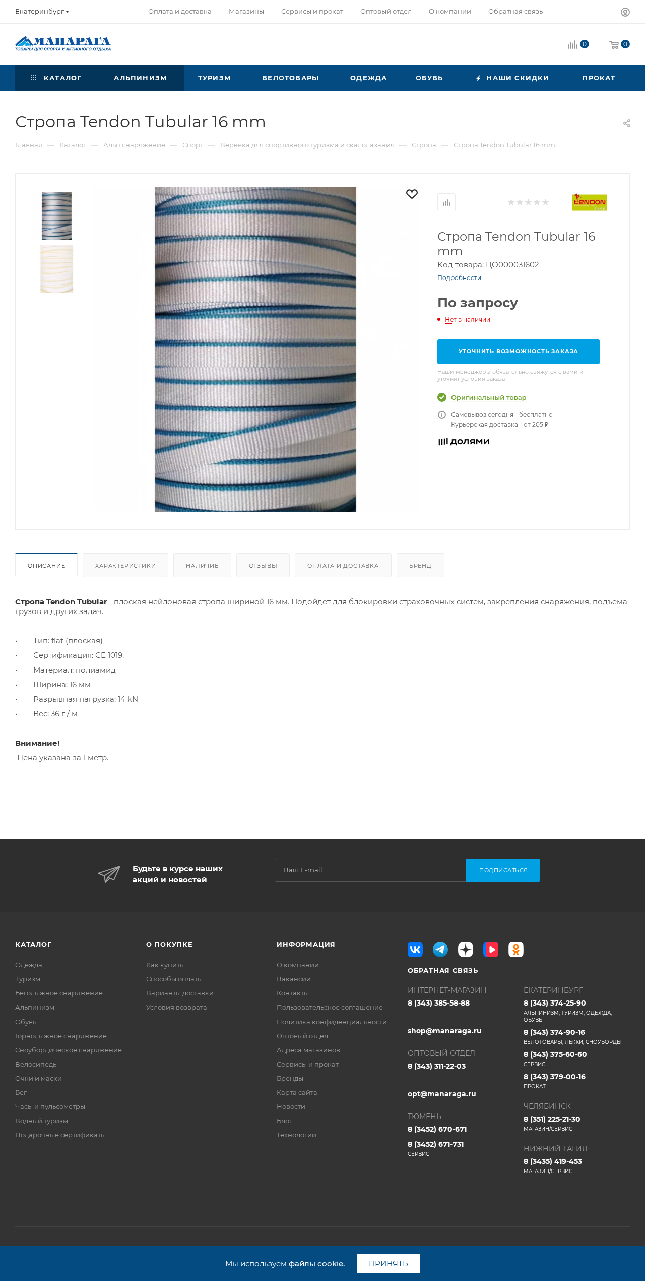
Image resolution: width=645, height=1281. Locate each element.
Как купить (164, 965)
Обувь (25, 1022)
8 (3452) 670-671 (437, 1129)
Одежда (28, 965)
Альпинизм (34, 1007)
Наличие (202, 565)
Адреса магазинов (308, 1050)
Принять (388, 1263)
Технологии (296, 1135)
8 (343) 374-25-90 (568, 1010)
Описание (46, 565)
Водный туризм (41, 1121)
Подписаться (503, 870)
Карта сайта (297, 1092)
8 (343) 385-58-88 (439, 1003)
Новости (291, 1106)
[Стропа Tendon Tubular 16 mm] (255, 349)
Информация (306, 944)
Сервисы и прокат (308, 1064)
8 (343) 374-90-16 (573, 1036)
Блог (284, 1121)
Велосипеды (36, 1064)
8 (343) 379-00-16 (555, 1081)
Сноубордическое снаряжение (68, 1050)
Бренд (420, 565)
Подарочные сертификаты (60, 1135)
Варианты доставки (180, 993)
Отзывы (263, 565)
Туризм (27, 979)
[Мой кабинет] (625, 13)
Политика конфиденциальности (332, 1022)
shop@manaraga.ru (445, 1030)
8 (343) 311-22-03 (437, 1066)
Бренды (290, 1078)
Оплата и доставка (343, 565)
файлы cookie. (317, 1263)
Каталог (33, 944)
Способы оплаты (174, 979)
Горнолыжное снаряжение (61, 1036)
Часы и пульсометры (50, 1106)
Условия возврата (176, 1007)
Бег (21, 1092)
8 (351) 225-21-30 (552, 1123)
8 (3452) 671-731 (436, 1148)
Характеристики (125, 565)
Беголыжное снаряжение (59, 993)
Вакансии (294, 979)
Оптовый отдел (302, 1036)
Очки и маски (38, 1078)
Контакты (293, 993)
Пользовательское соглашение (330, 1007)
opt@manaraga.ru (442, 1093)
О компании (298, 965)
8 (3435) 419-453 (553, 1166)
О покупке (169, 944)
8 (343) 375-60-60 (555, 1059)
